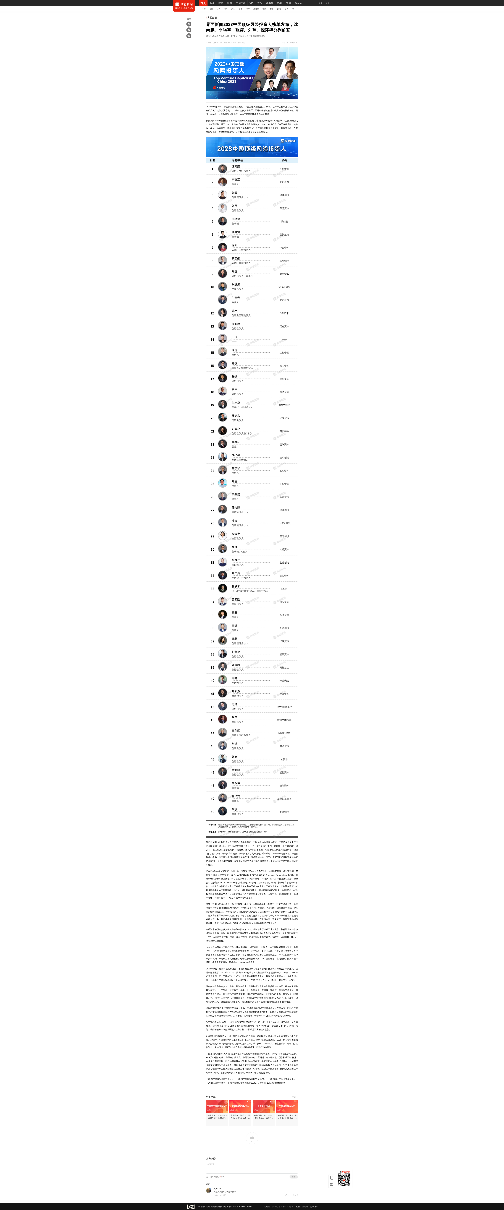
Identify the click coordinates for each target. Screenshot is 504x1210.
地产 (226, 9)
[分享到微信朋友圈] (188, 29)
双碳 (286, 9)
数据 (272, 9)
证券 (218, 9)
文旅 (264, 9)
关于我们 (267, 1207)
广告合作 (282, 1207)
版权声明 (305, 1207)
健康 (240, 9)
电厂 (294, 9)
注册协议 (290, 1207)
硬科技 (256, 9)
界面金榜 (212, 17)
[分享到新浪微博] (188, 24)
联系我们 (275, 1207)
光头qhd (217, 1189)
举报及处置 (314, 1207)
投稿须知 (298, 1207)
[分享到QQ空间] (188, 35)
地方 (248, 9)
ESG (279, 9)
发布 (293, 1177)
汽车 (233, 9)
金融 (211, 9)
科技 (204, 9)
